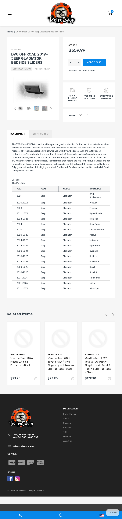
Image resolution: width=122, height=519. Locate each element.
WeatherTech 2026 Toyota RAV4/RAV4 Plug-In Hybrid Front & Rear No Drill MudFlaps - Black (98, 365)
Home (10, 32)
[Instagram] (17, 478)
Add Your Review (42, 69)
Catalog (15, 180)
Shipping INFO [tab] (41, 133)
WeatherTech (17, 354)
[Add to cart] (35, 378)
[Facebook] (87, 115)
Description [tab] (17, 133)
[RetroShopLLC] (61, 13)
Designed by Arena (36, 490)
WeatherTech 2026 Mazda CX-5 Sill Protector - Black (21, 362)
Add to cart (94, 62)
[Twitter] (80, 115)
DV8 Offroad (16, 50)
